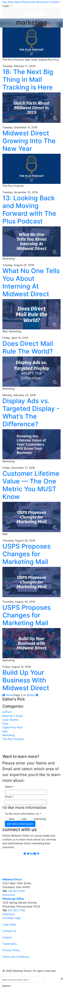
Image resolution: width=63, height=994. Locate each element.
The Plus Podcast (13, 739)
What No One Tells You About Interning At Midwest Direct (31, 282)
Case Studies (10, 719)
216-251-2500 (16, 891)
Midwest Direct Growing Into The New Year (29, 140)
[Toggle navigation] (56, 13)
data (11, 818)
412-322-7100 (16, 910)
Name (9, 786)
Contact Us (9, 930)
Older (32, 695)
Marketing (8, 735)
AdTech (7, 712)
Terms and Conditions (15, 956)
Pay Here (8, 2)
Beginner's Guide (12, 715)
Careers (55, 2)
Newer (9, 695)
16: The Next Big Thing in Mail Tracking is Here (27, 79)
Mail (4, 731)
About (18, 2)
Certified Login (11, 918)
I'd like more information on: (23, 813)
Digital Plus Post (12, 727)
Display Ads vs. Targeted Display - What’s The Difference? (31, 412)
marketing (40, 818)
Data (5, 723)
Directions (8, 894)
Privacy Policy (11, 950)
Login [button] (6, 5)
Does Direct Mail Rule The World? (27, 347)
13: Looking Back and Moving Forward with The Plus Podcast (29, 209)
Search (6, 985)
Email (9, 796)
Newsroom (42, 2)
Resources (29, 2)
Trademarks (9, 943)
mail (23, 818)
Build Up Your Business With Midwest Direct (25, 680)
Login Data (9, 924)
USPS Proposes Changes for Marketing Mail (26, 554)
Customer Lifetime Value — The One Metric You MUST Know (30, 485)
